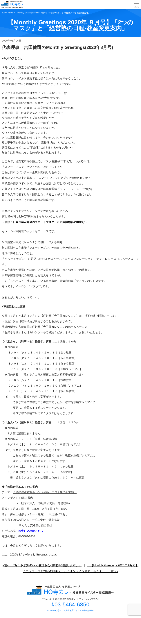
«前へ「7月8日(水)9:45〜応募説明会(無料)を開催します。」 (42, 565)
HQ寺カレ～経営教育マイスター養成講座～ (74, 610)
